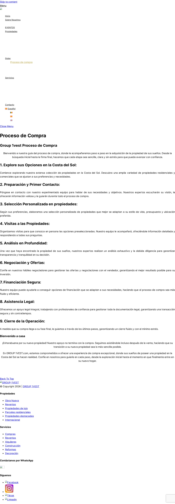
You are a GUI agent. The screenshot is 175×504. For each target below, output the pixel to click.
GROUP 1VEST (31, 386)
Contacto (9, 104)
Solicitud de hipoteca (22, 69)
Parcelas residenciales (23, 54)
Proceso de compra (21, 62)
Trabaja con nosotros (22, 23)
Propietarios (17, 73)
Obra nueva (17, 39)
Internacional (17, 50)
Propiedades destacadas (24, 35)
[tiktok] (9, 495)
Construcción (17, 97)
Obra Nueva (12, 400)
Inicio (7, 16)
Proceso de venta (20, 66)
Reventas (15, 42)
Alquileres (15, 89)
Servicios (9, 77)
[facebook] (11, 482)
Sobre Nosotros (12, 20)
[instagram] (9, 491)
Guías (8, 58)
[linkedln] (11, 499)
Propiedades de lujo (21, 46)
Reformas (15, 93)
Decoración (16, 100)
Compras (15, 81)
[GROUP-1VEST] (9, 9)
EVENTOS (10, 27)
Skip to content (8, 1)
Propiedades (11, 31)
